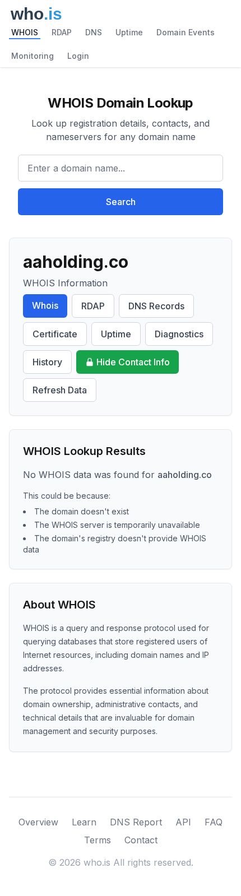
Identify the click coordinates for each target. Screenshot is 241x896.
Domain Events (185, 32)
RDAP (62, 32)
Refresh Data (60, 390)
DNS (93, 32)
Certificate (55, 334)
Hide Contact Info (133, 362)
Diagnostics (179, 334)
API (183, 822)
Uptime (129, 32)
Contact (140, 840)
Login (78, 56)
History (47, 362)
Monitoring (32, 56)
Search (121, 201)
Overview (38, 822)
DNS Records (156, 306)
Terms (97, 840)
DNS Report (136, 822)
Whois (45, 305)
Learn (84, 822)
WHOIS (24, 32)
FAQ (214, 822)
